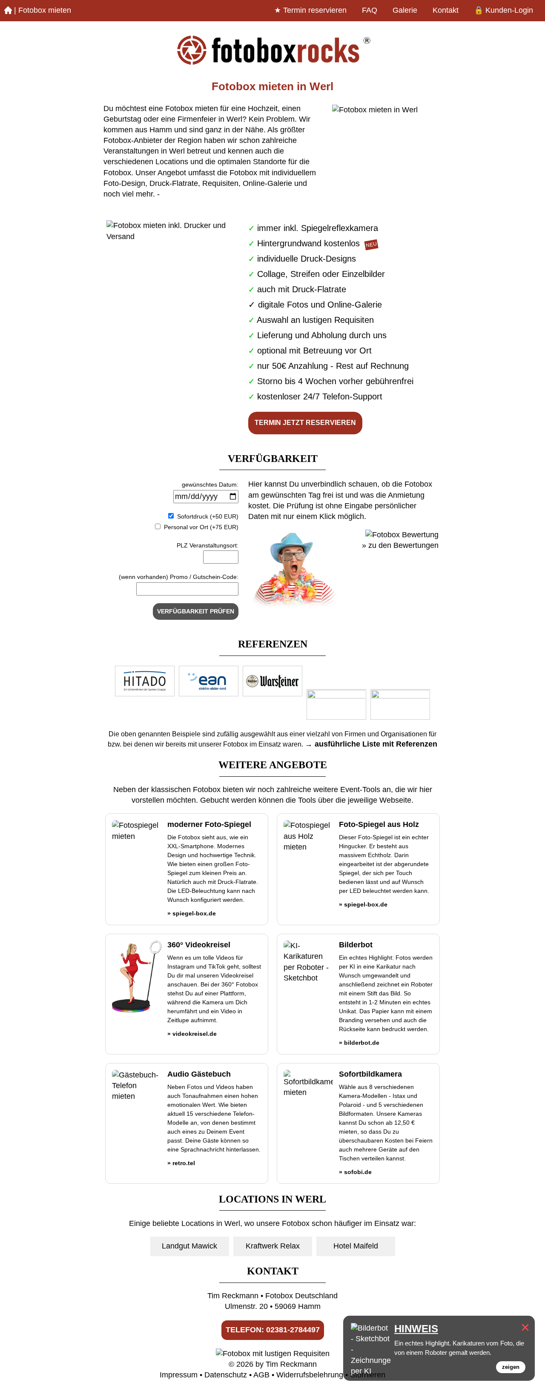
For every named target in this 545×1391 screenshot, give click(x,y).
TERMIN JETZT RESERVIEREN (305, 422)
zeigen (510, 1367)
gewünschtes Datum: (210, 484)
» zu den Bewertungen (400, 545)
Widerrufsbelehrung (309, 1375)
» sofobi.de (355, 1172)
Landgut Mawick (189, 1246)
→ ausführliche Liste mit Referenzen (371, 744)
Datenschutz (225, 1375)
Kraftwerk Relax (273, 1246)
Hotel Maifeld (355, 1246)
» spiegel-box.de (191, 913)
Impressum (179, 1375)
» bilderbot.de (359, 1042)
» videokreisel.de (192, 1033)
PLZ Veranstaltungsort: (207, 545)
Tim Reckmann (291, 1364)
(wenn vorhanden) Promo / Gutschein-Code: (178, 576)
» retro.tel (181, 1163)
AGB (261, 1375)
